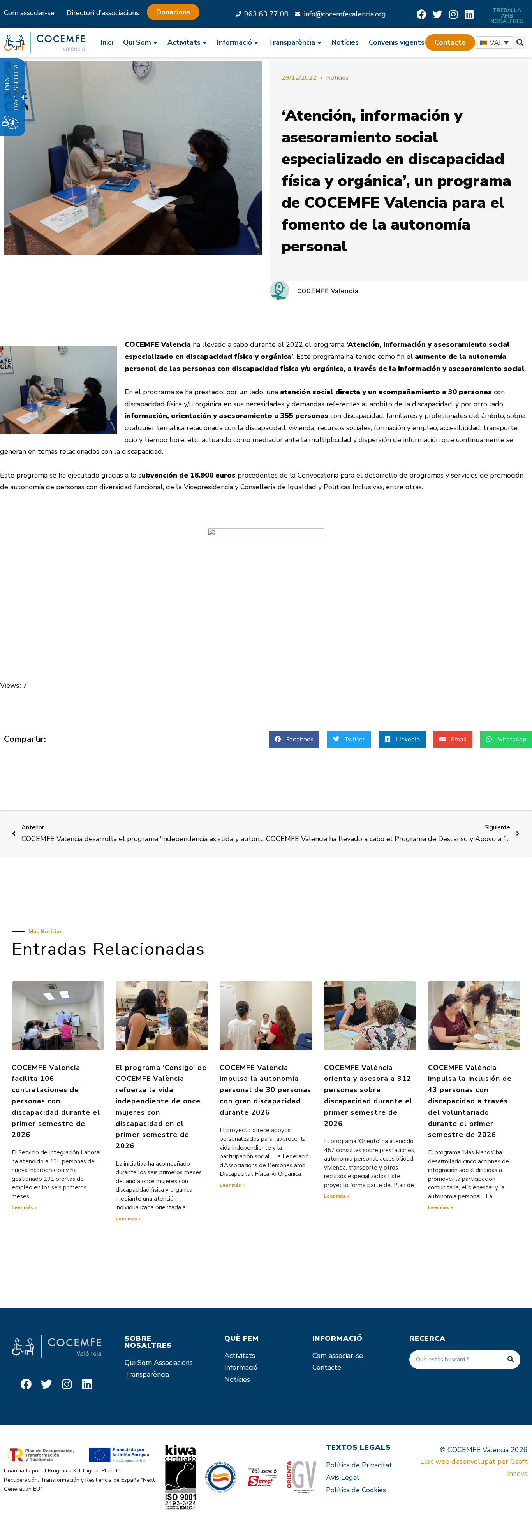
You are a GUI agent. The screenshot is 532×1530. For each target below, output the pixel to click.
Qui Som (138, 1362)
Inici (106, 42)
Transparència (147, 1374)
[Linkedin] (469, 14)
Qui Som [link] (137, 42)
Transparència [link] (291, 42)
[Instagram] (453, 14)
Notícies (345, 42)
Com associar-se (29, 13)
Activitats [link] (184, 42)
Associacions (173, 1362)
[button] (450, 42)
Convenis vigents (397, 42)
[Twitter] (437, 14)
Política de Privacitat (359, 1465)
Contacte (326, 1367)
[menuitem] (109, 42)
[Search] (510, 1359)
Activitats (239, 1355)
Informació (240, 1367)
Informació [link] (234, 42)
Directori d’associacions (103, 13)
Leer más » (24, 1207)
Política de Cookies (356, 1490)
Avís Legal (342, 1477)
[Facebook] (421, 14)
